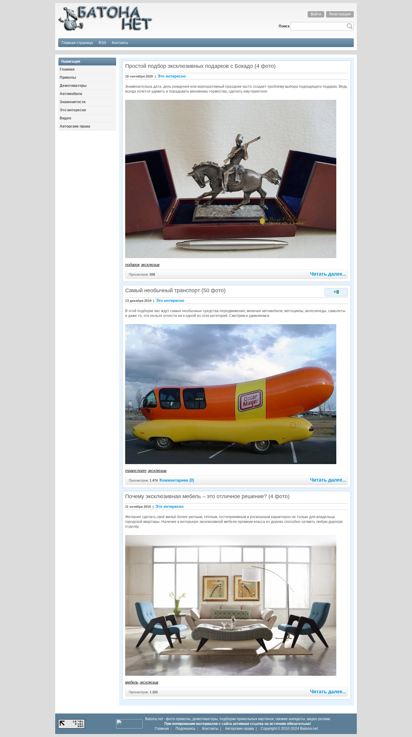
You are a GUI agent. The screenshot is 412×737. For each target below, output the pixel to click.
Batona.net (309, 728)
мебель (131, 682)
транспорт (136, 470)
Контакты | (211, 728)
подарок (132, 264)
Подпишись (185, 728)
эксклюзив (150, 264)
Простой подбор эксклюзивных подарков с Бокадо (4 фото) (200, 66)
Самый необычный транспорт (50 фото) (175, 290)
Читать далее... (328, 274)
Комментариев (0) (177, 480)
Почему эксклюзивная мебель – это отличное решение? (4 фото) (207, 496)
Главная (162, 728)
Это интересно (171, 76)
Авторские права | (241, 728)
